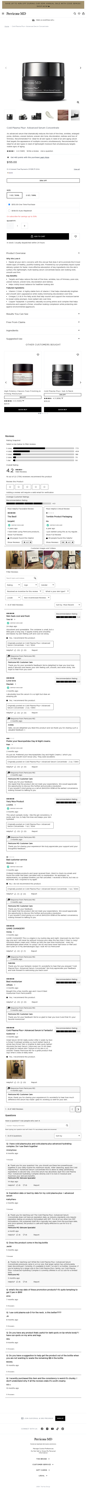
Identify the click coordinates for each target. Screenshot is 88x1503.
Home (7, 26)
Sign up (60, 1418)
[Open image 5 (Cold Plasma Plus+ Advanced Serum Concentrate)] (63, 115)
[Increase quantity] (24, 226)
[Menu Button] (2, 13)
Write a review (33, 151)
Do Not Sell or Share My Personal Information (43, 1452)
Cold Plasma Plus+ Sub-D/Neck (58, 391)
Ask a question (46, 151)
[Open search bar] (75, 13)
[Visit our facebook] (42, 1428)
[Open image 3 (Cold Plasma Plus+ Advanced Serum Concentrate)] (36, 115)
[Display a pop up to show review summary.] (23, 401)
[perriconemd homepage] (16, 13)
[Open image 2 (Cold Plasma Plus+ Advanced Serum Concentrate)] (23, 115)
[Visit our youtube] (52, 1428)
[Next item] (80, 382)
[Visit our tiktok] (57, 1428)
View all (77, 169)
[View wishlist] (79, 13)
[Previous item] (6, 382)
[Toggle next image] (80, 68)
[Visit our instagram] (47, 1428)
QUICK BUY (22, 409)
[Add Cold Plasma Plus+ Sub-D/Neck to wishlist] (77, 354)
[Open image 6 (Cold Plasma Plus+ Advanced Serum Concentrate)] (76, 115)
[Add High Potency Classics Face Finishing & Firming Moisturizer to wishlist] (38, 354)
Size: (9, 190)
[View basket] (83, 13)
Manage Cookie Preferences (43, 1448)
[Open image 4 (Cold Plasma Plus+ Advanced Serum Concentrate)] (49, 115)
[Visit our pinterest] (62, 1428)
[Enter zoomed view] (78, 102)
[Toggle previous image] (6, 68)
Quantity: (11, 221)
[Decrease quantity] (10, 226)
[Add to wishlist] (76, 236)
